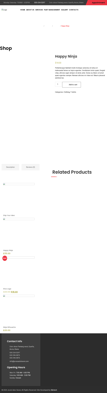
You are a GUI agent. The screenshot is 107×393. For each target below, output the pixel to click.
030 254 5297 (15, 353)
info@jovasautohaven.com (19, 361)
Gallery (64, 10)
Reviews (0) (30, 167)
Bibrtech (54, 390)
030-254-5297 (39, 3)
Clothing (48, 26)
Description (10, 167)
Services (39, 10)
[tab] (10, 167)
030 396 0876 (15, 358)
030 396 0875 (15, 355)
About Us (30, 10)
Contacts (73, 10)
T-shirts (56, 26)
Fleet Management (52, 10)
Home (22, 10)
